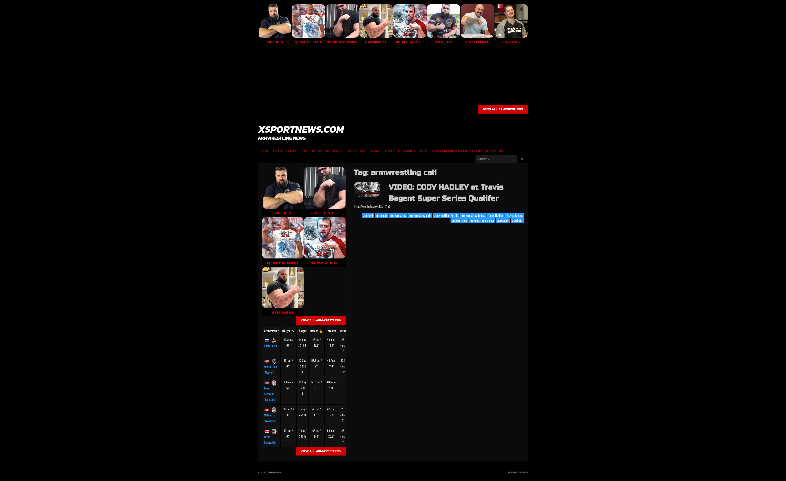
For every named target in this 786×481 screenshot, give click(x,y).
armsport (381, 215)
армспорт (503, 220)
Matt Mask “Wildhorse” (270, 418)
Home (265, 151)
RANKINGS (291, 151)
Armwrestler (271, 331)
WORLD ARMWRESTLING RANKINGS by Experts (457, 151)
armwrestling (398, 215)
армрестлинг (459, 220)
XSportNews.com (301, 129)
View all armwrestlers (503, 109)
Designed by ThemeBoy (518, 472)
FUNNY (304, 151)
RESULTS (277, 151)
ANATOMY (338, 151)
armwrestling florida (446, 215)
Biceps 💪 (316, 331)
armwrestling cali (420, 215)
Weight (302, 331)
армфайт (517, 220)
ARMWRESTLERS (494, 151)
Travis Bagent (515, 215)
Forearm (331, 331)
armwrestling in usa (473, 215)
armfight (368, 215)
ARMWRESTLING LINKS (382, 151)
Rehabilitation (406, 151)
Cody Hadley (496, 215)
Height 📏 (288, 331)
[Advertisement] (393, 76)
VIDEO (363, 151)
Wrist (343, 331)
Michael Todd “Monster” (270, 369)
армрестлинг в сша (482, 220)
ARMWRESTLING (320, 151)
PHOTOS (351, 151)
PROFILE (423, 151)
